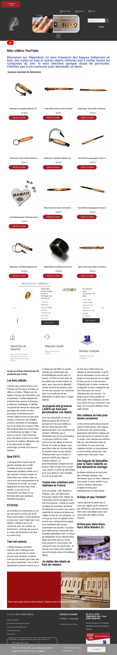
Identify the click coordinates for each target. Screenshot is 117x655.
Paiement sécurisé (13, 630)
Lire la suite (49, 323)
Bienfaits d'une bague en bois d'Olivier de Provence (46, 293)
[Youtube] (72, 630)
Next (102, 308)
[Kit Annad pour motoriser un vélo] (69, 305)
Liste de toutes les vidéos (68, 624)
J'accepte (96, 649)
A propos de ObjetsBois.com (17, 627)
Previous (15, 308)
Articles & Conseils (68, 614)
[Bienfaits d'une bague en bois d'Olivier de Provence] (28, 306)
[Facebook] (62, 630)
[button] (10, 4)
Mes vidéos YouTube (23, 51)
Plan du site (11, 634)
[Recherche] (107, 20)
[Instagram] (67, 630)
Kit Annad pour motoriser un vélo (88, 292)
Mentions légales (13, 620)
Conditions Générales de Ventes (18, 623)
